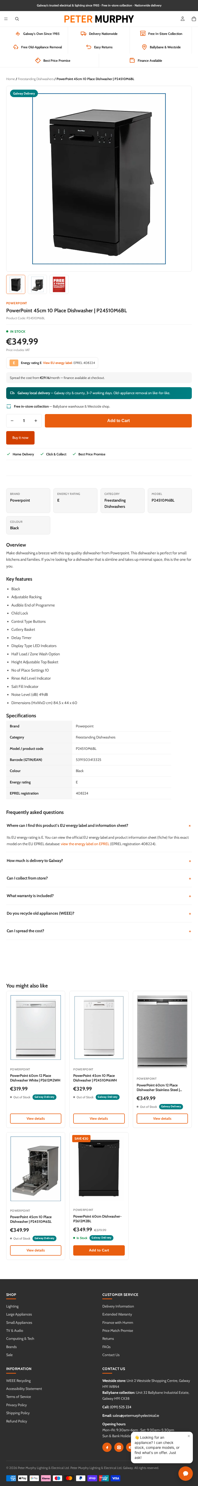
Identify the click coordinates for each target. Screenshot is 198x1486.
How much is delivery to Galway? (99, 860)
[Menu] (6, 19)
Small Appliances (19, 1322)
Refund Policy (16, 1421)
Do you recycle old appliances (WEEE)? (99, 913)
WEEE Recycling (18, 1380)
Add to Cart (118, 420)
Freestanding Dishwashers (36, 79)
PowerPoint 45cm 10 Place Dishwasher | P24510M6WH (95, 1078)
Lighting (12, 1306)
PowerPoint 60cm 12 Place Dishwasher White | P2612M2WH (35, 1078)
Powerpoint (16, 303)
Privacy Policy (16, 1405)
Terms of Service (18, 1396)
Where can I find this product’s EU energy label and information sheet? (99, 825)
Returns (108, 1338)
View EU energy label (57, 363)
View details (36, 1118)
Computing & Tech (20, 1338)
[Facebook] (107, 1447)
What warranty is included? (99, 895)
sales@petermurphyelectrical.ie (136, 1415)
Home (10, 79)
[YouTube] (130, 1447)
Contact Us (111, 1354)
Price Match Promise (117, 1330)
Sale (9, 1354)
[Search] (17, 19)
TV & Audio (14, 1330)
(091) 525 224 (120, 1407)
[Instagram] (118, 1447)
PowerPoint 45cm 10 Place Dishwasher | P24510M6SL (31, 1219)
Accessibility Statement (24, 1388)
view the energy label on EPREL (85, 844)
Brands (11, 1346)
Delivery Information (118, 1306)
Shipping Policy (18, 1413)
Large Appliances (19, 1314)
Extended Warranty (117, 1314)
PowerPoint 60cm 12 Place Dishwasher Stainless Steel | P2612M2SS (158, 1090)
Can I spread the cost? (99, 931)
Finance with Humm (117, 1322)
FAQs (106, 1346)
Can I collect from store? (99, 878)
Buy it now (20, 437)
